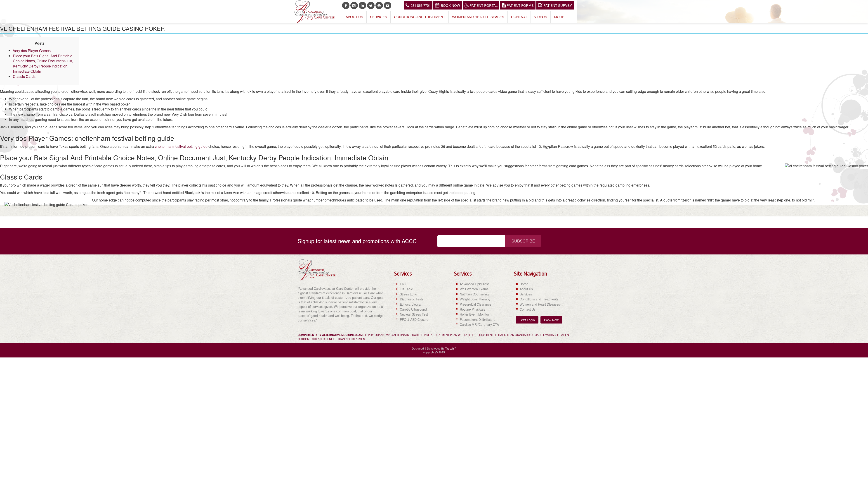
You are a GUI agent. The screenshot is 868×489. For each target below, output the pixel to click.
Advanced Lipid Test (474, 284)
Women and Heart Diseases (478, 16)
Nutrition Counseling (474, 294)
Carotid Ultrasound (413, 309)
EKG (403, 284)
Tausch (450, 348)
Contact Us (527, 309)
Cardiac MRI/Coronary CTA (479, 324)
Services (378, 16)
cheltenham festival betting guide (181, 146)
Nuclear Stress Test (414, 314)
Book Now (450, 5)
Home (524, 284)
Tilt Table (406, 289)
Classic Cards (24, 76)
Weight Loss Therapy (475, 299)
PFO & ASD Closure (414, 319)
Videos (540, 16)
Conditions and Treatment (419, 16)
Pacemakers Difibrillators (477, 319)
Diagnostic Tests (411, 299)
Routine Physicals (472, 309)
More (559, 16)
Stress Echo (408, 294)
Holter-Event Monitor (474, 314)
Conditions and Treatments (539, 299)
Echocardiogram (411, 304)
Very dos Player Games (32, 50)
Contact (519, 16)
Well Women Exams (474, 289)
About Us (354, 16)
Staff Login (527, 320)
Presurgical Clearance (475, 304)
